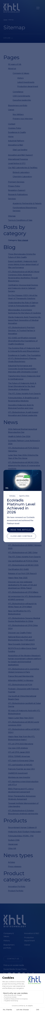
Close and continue (21, 536)
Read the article (20, 530)
